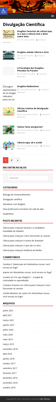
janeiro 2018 (9, 358)
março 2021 (8, 320)
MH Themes (45, 399)
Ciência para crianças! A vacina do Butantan (23, 240)
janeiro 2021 (9, 325)
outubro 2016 (9, 387)
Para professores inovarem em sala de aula (23, 209)
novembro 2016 (10, 382)
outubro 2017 (9, 363)
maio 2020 (8, 334)
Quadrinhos (8, 213)
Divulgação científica (12, 199)
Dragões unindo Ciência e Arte (33, 52)
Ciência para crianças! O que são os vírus (22, 245)
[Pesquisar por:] (28, 178)
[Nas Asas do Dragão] (28, 11)
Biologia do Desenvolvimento (16, 194)
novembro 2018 (10, 349)
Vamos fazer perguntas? (30, 126)
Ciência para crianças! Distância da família (22, 250)
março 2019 (8, 344)
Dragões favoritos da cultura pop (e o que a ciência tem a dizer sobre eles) (34, 34)
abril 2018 (7, 353)
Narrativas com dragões (14, 204)
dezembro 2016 (10, 377)
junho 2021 (8, 310)
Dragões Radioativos (28, 86)
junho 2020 (8, 329)
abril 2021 (7, 315)
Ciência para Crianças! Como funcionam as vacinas (26, 235)
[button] (3, 11)
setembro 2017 (10, 368)
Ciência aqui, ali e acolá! (29, 142)
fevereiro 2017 (9, 373)
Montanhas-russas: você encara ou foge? (32, 272)
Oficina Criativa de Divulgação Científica (32, 109)
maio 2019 (8, 339)
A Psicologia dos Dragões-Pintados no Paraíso (30, 69)
